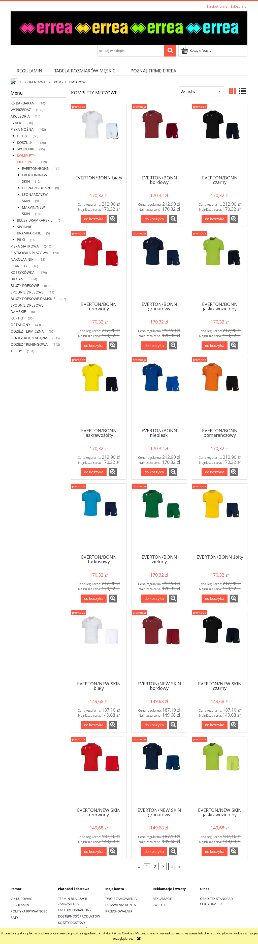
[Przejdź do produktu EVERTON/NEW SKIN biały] (99, 645)
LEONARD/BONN (36, 187)
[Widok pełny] (242, 91)
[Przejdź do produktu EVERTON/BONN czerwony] (99, 265)
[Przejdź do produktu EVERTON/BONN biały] (99, 139)
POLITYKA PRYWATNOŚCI (29, 911)
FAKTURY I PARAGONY (74, 910)
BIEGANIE (18, 279)
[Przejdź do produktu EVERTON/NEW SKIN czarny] (220, 645)
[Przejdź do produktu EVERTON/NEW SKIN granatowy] (159, 771)
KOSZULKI (25, 142)
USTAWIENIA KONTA (120, 905)
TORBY (16, 350)
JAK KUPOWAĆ (21, 898)
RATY (14, 917)
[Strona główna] (129, 27)
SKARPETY (19, 265)
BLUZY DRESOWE (25, 285)
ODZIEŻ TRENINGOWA (29, 344)
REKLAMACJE (162, 898)
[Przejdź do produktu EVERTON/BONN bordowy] (159, 139)
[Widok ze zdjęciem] (232, 91)
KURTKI (17, 318)
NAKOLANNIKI (23, 259)
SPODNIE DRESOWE (27, 292)
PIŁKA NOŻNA (22, 129)
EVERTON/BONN (36, 168)
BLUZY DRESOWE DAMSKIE (33, 298)
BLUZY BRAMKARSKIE (35, 220)
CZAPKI (16, 122)
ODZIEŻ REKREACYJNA (29, 337)
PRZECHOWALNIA (118, 911)
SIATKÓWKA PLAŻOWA (29, 252)
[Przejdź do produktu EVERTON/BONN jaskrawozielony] (220, 265)
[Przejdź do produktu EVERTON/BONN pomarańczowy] (220, 392)
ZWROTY (159, 905)
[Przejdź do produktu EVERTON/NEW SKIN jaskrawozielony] (220, 771)
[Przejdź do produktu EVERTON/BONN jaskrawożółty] (99, 392)
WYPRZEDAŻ (21, 109)
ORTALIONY (20, 324)
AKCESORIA (20, 116)
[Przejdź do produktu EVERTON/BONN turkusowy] (99, 518)
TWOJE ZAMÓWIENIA (121, 898)
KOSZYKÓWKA (23, 272)
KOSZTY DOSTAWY (71, 922)
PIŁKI (21, 239)
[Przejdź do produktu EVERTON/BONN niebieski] (159, 392)
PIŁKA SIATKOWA (25, 246)
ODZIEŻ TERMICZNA (27, 331)
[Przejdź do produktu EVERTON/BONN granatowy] (159, 265)
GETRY (22, 135)
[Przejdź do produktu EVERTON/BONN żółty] (220, 518)
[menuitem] (29, 70)
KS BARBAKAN (23, 103)
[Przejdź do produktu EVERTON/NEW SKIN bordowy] (159, 645)
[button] (113, 219)
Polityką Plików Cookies (116, 933)
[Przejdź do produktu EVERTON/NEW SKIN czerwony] (99, 771)
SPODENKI (25, 149)
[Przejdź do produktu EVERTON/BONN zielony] (159, 518)
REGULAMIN (20, 905)
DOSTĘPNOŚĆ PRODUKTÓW (79, 916)
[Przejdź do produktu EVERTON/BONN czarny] (220, 139)
